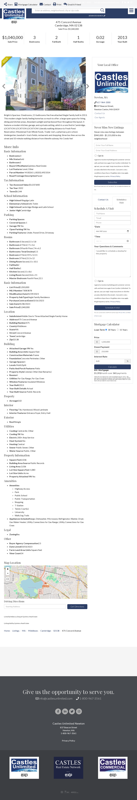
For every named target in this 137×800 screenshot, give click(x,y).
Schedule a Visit (121, 201)
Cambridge (45, 630)
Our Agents (100, 117)
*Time (97, 236)
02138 (56, 630)
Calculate (112, 367)
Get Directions (77, 606)
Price (96, 337)
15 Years (123, 329)
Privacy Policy (115, 176)
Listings (15, 630)
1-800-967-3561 (90, 698)
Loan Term (99, 329)
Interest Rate (100, 356)
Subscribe (112, 182)
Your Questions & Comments (108, 246)
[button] (102, 10)
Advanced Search (96, 16)
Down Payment (101, 347)
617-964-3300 (103, 102)
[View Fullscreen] (8, 579)
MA (24, 630)
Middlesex (33, 630)
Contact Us (100, 113)
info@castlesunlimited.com (55, 698)
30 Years (112, 329)
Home (7, 630)
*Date (97, 226)
